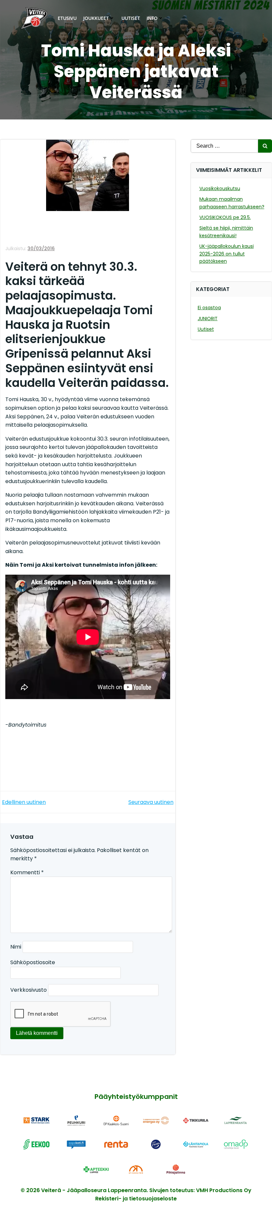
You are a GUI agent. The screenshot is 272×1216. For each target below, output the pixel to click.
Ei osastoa (209, 307)
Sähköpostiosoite (32, 962)
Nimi (15, 947)
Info (152, 18)
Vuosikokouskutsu (219, 188)
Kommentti (27, 872)
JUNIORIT (208, 318)
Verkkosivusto (28, 990)
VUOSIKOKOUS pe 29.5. (225, 217)
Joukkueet (96, 18)
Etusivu (67, 18)
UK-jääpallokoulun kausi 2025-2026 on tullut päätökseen (226, 253)
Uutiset (130, 18)
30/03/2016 (41, 248)
